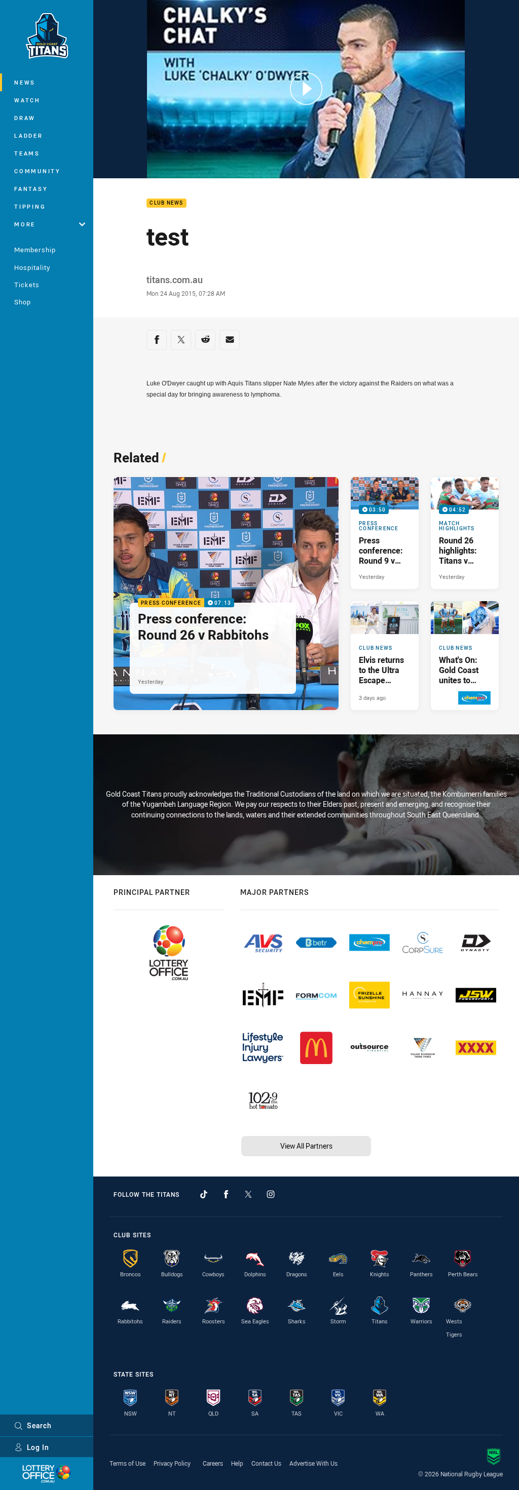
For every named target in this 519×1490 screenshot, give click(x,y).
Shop (22, 301)
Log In (38, 1447)
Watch (27, 100)
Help (237, 1463)
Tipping (30, 206)
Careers (213, 1463)
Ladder (28, 135)
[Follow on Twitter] (248, 1194)
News (24, 82)
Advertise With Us (313, 1463)
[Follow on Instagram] (271, 1194)
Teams (27, 153)
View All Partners (306, 1146)
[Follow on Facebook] (226, 1194)
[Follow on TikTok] (204, 1194)
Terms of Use (127, 1463)
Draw (24, 118)
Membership (35, 249)
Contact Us (266, 1463)
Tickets (27, 284)
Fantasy (31, 188)
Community (37, 171)
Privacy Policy (172, 1463)
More (24, 224)
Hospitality (32, 267)
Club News (166, 203)
